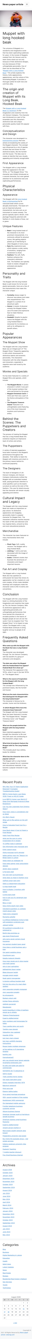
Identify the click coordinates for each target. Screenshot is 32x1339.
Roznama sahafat (9, 917)
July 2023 (6, 1229)
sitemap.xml (10, 1335)
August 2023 (7, 1226)
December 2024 (8, 1178)
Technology (7, 1288)
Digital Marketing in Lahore (12, 1255)
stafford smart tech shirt (11, 881)
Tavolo (5, 1285)
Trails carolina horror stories (12, 1077)
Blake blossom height (10, 972)
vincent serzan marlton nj (12, 1128)
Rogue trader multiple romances (14, 1046)
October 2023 (8, 1220)
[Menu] (26, 4)
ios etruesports (8, 995)
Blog (4, 1249)
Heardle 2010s (8, 1035)
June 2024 (6, 1196)
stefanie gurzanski (9, 1004)
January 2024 (8, 1211)
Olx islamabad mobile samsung (14, 1103)
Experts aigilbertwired (10, 1018)
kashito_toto (7, 1054)
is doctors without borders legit (14, 981)
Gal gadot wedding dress (12, 952)
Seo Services (7, 1282)
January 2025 (7, 1175)
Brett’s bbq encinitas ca (11, 933)
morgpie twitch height (10, 975)
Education (6, 1258)
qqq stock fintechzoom (11, 936)
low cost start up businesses (13, 875)
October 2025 (8, 1173)
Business (6, 1252)
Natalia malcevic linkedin (11, 958)
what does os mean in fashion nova (15, 878)
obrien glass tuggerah (10, 869)
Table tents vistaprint (10, 914)
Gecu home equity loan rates (13, 906)
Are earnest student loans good (14, 944)
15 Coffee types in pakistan (12, 844)
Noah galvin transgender (11, 978)
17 (4, 1312)
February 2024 (8, 1208)
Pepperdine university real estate (14, 1136)
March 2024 (7, 1205)
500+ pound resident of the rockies (15, 1097)
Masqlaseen (7, 1007)
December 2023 (8, 1214)
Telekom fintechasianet (11, 1015)
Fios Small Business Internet (13, 1155)
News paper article (13, 4)
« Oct (15, 1323)
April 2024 (6, 1202)
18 (8, 1312)
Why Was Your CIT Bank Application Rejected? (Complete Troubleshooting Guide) (15, 789)
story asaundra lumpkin (11, 992)
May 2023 (6, 1235)
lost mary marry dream (11, 1038)
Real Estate (7, 1273)
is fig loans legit (8, 872)
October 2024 (8, 1184)
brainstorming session (10, 140)
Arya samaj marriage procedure (14, 1094)
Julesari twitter (8, 925)
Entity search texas (9, 849)
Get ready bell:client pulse (12, 1079)
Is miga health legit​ (9, 886)
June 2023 (6, 1232)
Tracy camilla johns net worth (13, 1026)
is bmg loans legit (9, 895)
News (5, 1270)
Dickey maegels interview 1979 (14, 1082)
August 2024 (7, 1190)
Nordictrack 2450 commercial (13, 1100)
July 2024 (6, 1193)
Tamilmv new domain (10, 1029)
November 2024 (8, 1181)
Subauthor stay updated (11, 1032)
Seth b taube (7, 1074)
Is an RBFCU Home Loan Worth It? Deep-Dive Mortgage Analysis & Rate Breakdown (16, 801)
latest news (7, 1264)
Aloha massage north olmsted (13, 852)
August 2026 (7, 1170)
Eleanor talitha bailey (10, 1091)
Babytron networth (9, 1085)
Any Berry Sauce (8, 817)
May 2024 (6, 1199)
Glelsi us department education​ (14, 883)
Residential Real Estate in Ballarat (15, 1279)
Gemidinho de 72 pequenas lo (13, 1071)
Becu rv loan (7, 903)
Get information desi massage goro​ (15, 846)
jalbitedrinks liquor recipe (12, 969)
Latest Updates (8, 1267)
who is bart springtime (11, 966)
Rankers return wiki (9, 998)
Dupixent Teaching (9, 1149)
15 (23, 1309)
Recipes (5, 1276)
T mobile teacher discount (12, 1152)
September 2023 (9, 1223)
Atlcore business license (11, 1111)
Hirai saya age (8, 1088)
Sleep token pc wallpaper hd (13, 861)
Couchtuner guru (9, 955)
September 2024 (9, 1187)
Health (5, 1261)
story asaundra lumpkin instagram (15, 989)
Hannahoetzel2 (8, 1057)
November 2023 (8, 1217)
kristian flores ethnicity (11, 1001)
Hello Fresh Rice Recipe (11, 835)
